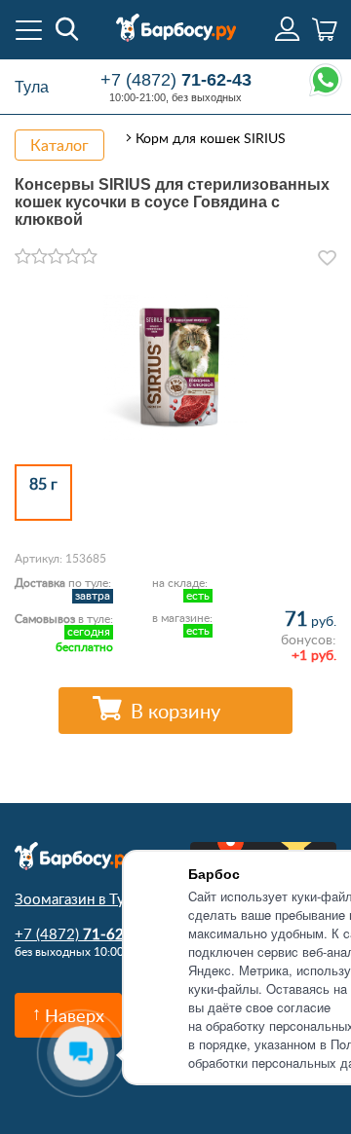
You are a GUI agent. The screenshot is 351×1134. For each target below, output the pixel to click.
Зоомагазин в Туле (77, 898)
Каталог (59, 145)
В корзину (175, 710)
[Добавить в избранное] (327, 258)
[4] (72, 257)
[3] (56, 257)
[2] (39, 257)
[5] (89, 257)
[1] (23, 257)
